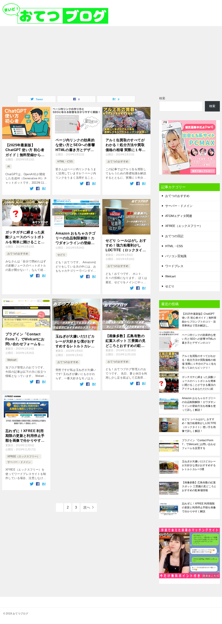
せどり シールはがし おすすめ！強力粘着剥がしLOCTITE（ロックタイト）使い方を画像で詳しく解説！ (126, 246)
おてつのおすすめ (118, 161)
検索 (162, 98)
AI (8, 166)
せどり (61, 254)
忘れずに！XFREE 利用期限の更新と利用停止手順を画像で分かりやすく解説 (24, 436)
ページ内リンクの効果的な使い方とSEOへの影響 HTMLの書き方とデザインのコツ (75, 145)
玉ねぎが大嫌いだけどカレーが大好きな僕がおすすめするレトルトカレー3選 (76, 341)
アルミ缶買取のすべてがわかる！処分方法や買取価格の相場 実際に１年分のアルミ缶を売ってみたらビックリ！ (126, 145)
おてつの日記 (174, 236)
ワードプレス (174, 266)
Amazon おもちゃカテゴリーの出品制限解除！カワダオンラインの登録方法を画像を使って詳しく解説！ (76, 238)
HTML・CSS (65, 161)
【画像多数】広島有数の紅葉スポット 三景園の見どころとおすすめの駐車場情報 (126, 341)
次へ (86, 507)
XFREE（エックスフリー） (23, 456)
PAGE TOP (213, 601)
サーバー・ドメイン (19, 462)
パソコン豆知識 (175, 256)
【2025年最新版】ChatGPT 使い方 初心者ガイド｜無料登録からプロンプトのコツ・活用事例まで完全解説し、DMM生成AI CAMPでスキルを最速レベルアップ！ (25, 150)
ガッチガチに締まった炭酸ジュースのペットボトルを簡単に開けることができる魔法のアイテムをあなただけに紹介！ (24, 237)
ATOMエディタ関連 (178, 216)
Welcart (11, 359)
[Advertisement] (111, 58)
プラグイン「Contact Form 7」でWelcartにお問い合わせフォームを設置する (25, 339)
